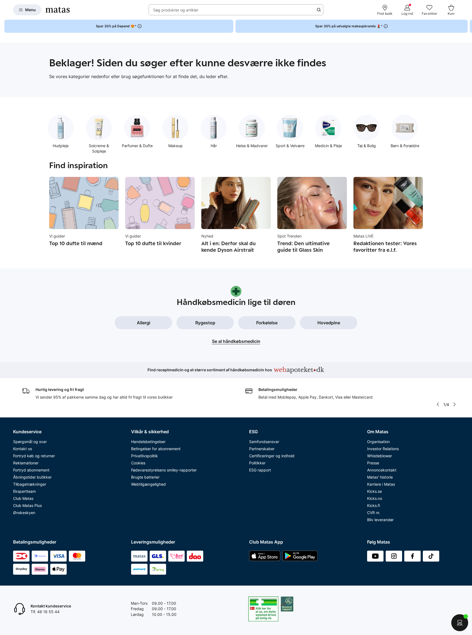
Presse (373, 463)
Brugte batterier (145, 477)
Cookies (138, 463)
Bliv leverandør (380, 519)
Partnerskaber (262, 448)
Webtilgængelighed (148, 484)
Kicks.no (374, 498)
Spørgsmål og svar (30, 441)
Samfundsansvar (264, 441)
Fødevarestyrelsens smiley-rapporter (164, 470)
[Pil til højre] (467, 26)
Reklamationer (26, 463)
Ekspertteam (24, 491)
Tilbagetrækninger (29, 484)
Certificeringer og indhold (271, 455)
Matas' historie (380, 477)
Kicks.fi (373, 505)
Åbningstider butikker (32, 477)
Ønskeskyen (24, 512)
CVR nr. (373, 512)
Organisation (378, 441)
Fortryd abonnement (31, 470)
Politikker (257, 463)
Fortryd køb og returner (34, 455)
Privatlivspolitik (144, 455)
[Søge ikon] (318, 9)
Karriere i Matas (381, 484)
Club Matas (23, 498)
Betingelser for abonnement (156, 448)
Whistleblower (379, 455)
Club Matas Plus (27, 505)
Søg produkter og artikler (175, 10)
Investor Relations (383, 448)
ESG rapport (260, 470)
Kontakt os (22, 448)
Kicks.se (374, 491)
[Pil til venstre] (437, 404)
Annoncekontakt (381, 470)
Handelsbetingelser (148, 441)
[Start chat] (459, 622)
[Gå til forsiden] (58, 9)
